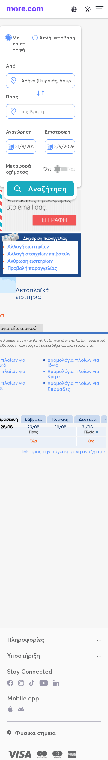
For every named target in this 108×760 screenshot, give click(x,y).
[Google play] (21, 710)
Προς (33, 432)
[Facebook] (10, 684)
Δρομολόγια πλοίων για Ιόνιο (73, 362)
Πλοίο (89, 432)
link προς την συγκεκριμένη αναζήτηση (64, 451)
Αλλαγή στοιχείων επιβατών (39, 254)
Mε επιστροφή (19, 44)
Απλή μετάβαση (57, 38)
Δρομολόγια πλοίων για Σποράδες (73, 386)
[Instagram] (21, 684)
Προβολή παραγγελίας (32, 268)
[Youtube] (43, 684)
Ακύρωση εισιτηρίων (30, 261)
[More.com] (25, 9)
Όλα (33, 441)
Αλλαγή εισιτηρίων (28, 246)
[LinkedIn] (56, 684)
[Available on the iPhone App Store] (10, 710)
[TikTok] (31, 684)
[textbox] (40, 80)
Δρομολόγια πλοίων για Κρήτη (73, 373)
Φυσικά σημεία (35, 733)
